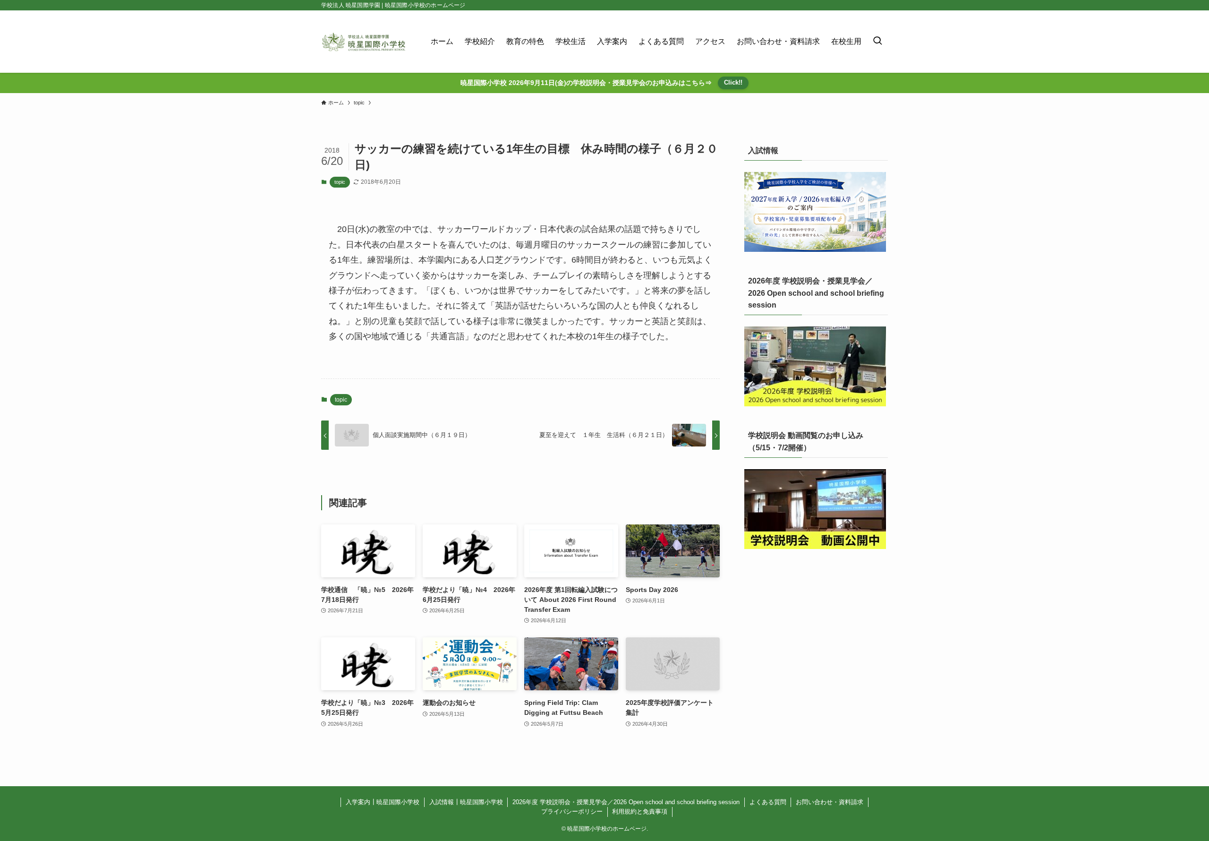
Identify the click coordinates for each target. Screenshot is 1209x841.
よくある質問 (767, 802)
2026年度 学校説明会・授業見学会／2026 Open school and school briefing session (626, 802)
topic (339, 182)
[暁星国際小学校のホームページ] (363, 41)
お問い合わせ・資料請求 (829, 802)
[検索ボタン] (877, 41)
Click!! (733, 82)
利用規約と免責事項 (639, 811)
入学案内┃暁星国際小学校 (382, 802)
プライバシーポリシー (572, 811)
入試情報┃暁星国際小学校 (466, 802)
